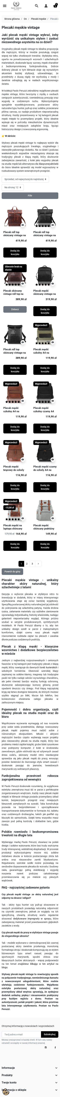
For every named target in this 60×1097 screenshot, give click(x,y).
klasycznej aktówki (48, 164)
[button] (37, 6)
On (25, 19)
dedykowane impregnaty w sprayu (32, 918)
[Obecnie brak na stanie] (15, 275)
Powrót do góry (12, 571)
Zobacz (15, 309)
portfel (50, 814)
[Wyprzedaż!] (45, 334)
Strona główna (12, 19)
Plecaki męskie (38, 19)
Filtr (30, 195)
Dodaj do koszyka (15, 252)
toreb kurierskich (48, 667)
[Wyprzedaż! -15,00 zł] (15, 510)
